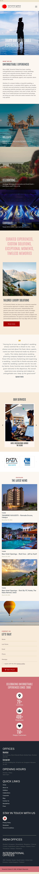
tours (4, 513)
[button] (36, 6)
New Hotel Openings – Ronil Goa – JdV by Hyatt (19, 554)
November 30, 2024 (7, 520)
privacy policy (21, 663)
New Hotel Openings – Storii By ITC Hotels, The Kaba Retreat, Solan (19, 591)
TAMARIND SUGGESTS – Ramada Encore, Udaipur (17, 516)
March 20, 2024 (6, 556)
